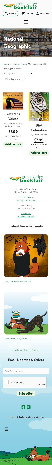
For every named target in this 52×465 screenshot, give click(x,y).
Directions (26, 213)
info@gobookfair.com (26, 200)
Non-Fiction (22, 64)
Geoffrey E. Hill (40, 135)
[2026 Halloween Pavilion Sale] (26, 255)
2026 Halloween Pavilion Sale (17, 281)
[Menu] (26, 21)
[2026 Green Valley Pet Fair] (26, 313)
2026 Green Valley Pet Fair (16, 338)
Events (34, 350)
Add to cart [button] (13, 144)
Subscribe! (26, 393)
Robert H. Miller (13, 123)
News (26, 350)
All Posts (18, 350)
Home (5, 64)
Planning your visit (26, 216)
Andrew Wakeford (13, 126)
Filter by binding (14, 79)
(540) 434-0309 (26, 197)
